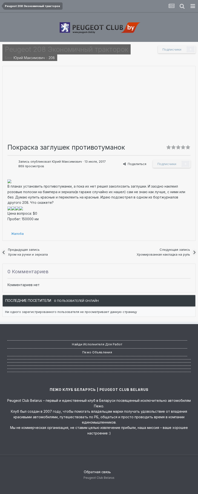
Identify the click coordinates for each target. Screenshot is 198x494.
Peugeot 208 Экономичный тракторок (66, 49)
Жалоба (17, 234)
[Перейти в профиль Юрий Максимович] (11, 163)
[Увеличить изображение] (9, 181)
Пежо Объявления (97, 352)
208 (52, 58)
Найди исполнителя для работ (97, 344)
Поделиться (136, 164)
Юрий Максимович (29, 58)
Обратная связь (97, 472)
